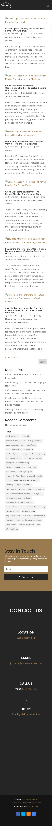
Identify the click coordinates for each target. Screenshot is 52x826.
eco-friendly (28, 449)
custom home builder (14, 449)
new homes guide (12, 502)
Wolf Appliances (12, 529)
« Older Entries (12, 357)
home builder (32, 467)
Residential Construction (26, 37)
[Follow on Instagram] (29, 814)
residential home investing (35, 507)
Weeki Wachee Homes (26, 525)
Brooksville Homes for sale (15, 440)
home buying (11, 472)
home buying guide (25, 472)
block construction (12, 436)
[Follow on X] (23, 814)
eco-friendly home (12, 454)
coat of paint (31, 445)
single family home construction (33, 516)
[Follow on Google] (34, 814)
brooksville (26, 436)
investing (9, 485)
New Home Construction (23, 319)
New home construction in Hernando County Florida (24, 494)
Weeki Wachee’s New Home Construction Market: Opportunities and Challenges (25, 88)
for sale (39, 458)
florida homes (29, 458)
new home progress (13, 498)
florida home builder (13, 458)
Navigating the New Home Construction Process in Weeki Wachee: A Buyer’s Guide (25, 251)
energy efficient (27, 454)
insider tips (35, 480)
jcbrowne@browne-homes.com (26, 663)
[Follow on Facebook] (18, 814)
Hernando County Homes (15, 467)
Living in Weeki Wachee (23, 485)
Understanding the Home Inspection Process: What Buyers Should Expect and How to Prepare (24, 401)
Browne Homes (14, 34)
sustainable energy (13, 520)
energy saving (40, 454)
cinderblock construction (15, 445)
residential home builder (15, 507)
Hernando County (22, 463)
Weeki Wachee (23, 96)
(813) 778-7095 (30, 688)
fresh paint (10, 463)
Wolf (38, 525)
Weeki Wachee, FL (26, 637)
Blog (39, 803)
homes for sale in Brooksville (31, 476)
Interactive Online (32, 806)
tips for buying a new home (32, 520)
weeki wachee (11, 525)
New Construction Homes (15, 489)
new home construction (35, 489)
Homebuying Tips (12, 476)
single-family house (13, 516)
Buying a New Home (35, 440)
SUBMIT (36, 784)
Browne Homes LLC (30, 799)
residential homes (12, 511)
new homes (27, 498)
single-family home (28, 511)
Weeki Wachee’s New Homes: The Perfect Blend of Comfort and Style (23, 193)
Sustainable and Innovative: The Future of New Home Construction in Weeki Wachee (25, 310)
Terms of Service (29, 803)
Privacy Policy (16, 803)
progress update (27, 502)
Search (42, 362)
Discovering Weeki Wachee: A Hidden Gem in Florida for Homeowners (24, 142)
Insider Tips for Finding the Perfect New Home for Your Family (25, 29)
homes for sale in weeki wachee (17, 480)
